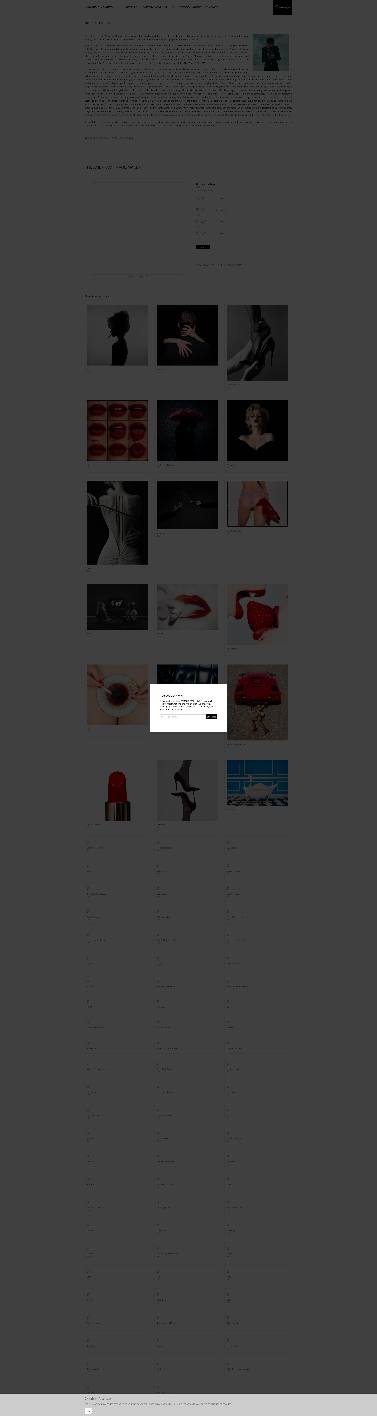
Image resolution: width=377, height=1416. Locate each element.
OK (88, 1410)
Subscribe (211, 716)
